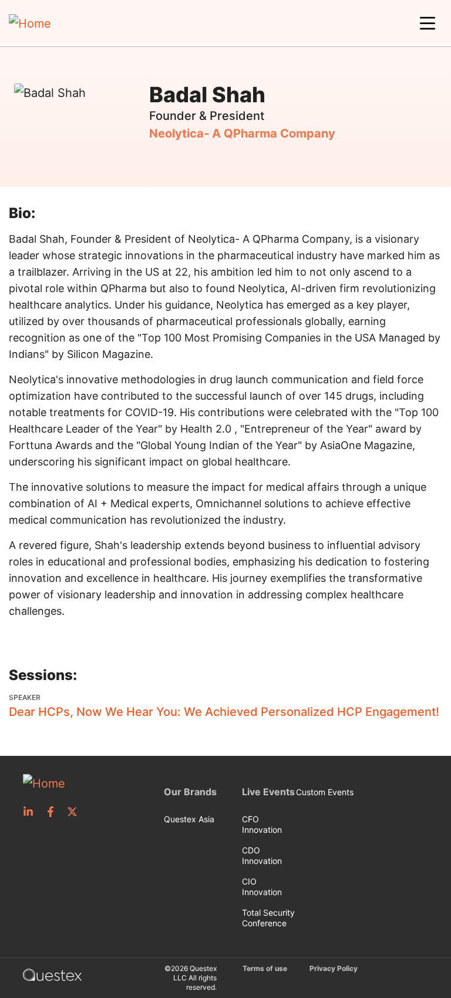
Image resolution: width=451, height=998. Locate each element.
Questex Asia (189, 819)
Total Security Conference (268, 917)
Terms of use (265, 968)
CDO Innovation (262, 855)
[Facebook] (54, 812)
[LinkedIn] (32, 812)
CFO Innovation (262, 824)
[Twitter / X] (76, 812)
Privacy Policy (333, 968)
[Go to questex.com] (52, 973)
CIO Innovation (262, 886)
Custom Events (325, 792)
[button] (427, 23)
